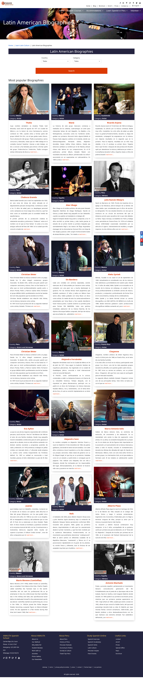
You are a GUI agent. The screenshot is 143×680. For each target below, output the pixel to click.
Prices (116, 6)
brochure (119, 653)
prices (73, 667)
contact (118, 639)
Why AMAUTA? (36, 645)
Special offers (120, 648)
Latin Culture (92, 648)
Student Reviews (37, 648)
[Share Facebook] (141, 233)
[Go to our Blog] (130, 2)
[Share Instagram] (141, 244)
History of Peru (65, 642)
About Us (35, 639)
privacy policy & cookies (62, 667)
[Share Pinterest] (141, 240)
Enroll (110, 6)
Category (76, 58)
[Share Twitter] (141, 236)
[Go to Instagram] (123, 2)
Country (44, 58)
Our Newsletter (37, 659)
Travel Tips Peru (65, 653)
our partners (97, 667)
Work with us (36, 651)
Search (71, 70)
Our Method (36, 642)
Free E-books (92, 653)
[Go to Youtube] (140, 2)
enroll (118, 642)
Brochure (102, 6)
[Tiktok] (120, 2)
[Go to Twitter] (136, 2)
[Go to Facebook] (133, 2)
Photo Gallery (36, 656)
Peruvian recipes (93, 651)
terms (51, 667)
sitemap (44, 667)
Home (88, 6)
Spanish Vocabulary (94, 642)
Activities (35, 653)
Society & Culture (65, 651)
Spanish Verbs (92, 645)
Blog (94, 6)
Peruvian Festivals (66, 645)
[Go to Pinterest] (126, 2)
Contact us (124, 6)
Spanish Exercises (94, 639)
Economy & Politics (66, 648)
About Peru (63, 639)
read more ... (34, 152)
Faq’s (117, 651)
